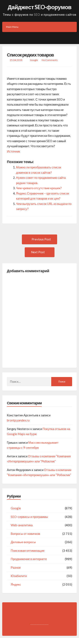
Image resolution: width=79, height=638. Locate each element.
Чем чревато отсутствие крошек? (39, 188)
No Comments (50, 60)
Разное (16, 567)
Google (34, 60)
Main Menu (12, 26)
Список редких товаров (30, 54)
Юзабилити (19, 576)
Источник (13, 151)
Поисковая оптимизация (27, 550)
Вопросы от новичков (25, 533)
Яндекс (16, 584)
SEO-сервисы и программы (29, 517)
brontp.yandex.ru (18, 420)
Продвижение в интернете (29, 559)
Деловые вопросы (23, 542)
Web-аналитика (22, 525)
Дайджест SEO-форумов (39, 6)
